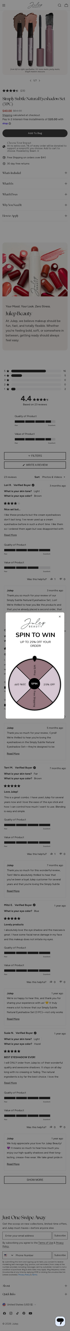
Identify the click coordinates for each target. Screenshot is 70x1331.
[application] (60, 1321)
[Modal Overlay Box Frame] (35, 665)
